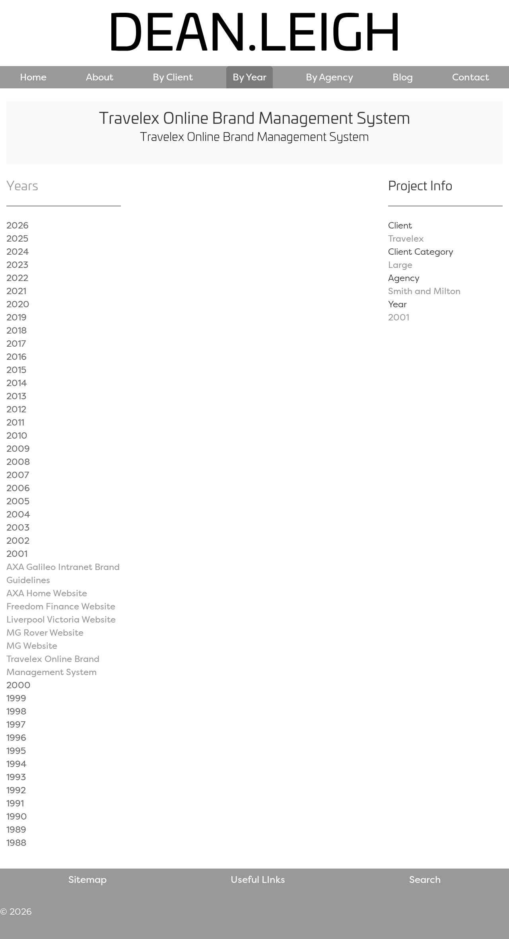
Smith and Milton (424, 291)
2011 (15, 422)
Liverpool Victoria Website (61, 619)
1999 (16, 698)
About (99, 77)
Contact (470, 77)
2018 (16, 330)
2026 (17, 225)
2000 (18, 685)
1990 (16, 816)
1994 (16, 764)
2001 (398, 317)
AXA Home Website (46, 593)
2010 (16, 435)
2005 (17, 501)
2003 (17, 527)
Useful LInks (258, 879)
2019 (16, 317)
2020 (17, 304)
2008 (18, 462)
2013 (16, 396)
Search (425, 879)
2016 (16, 357)
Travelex (406, 238)
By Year (249, 77)
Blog (402, 77)
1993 (16, 777)
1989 (16, 830)
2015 (16, 370)
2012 (16, 409)
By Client (173, 77)
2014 (16, 383)
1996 (16, 738)
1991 (15, 803)
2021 (16, 291)
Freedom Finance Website (60, 606)
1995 (16, 751)
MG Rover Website (45, 632)
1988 (16, 843)
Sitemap (87, 879)
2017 (16, 343)
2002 (17, 541)
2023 (17, 265)
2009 (18, 449)
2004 (18, 514)
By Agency (329, 77)
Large (400, 265)
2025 (17, 238)
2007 (17, 475)
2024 (17, 252)
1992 (16, 790)
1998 (16, 711)
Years (22, 185)
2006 (18, 488)
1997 (15, 724)
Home (33, 77)
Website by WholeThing (440, 912)
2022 (17, 278)
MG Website (31, 646)
